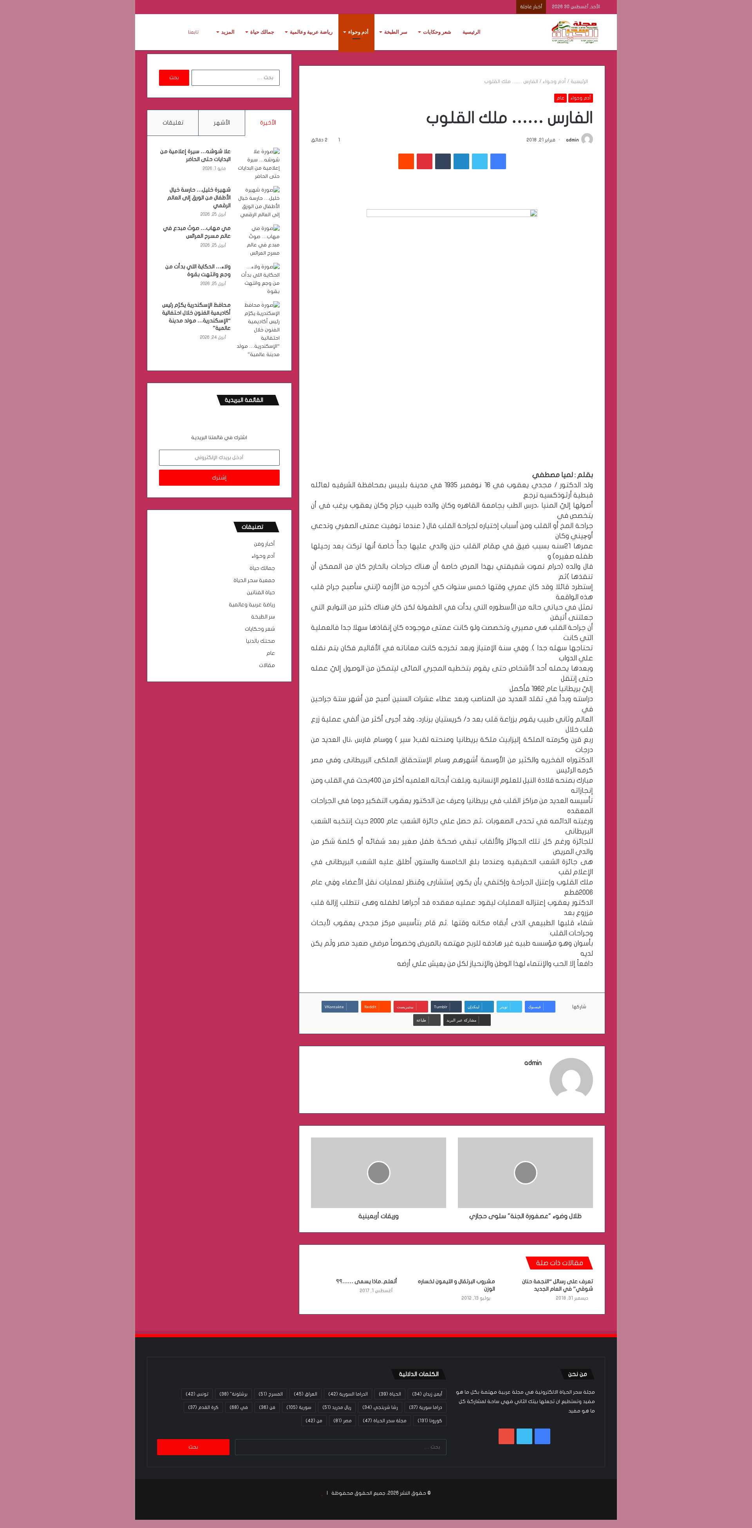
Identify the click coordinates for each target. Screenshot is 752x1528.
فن (267, 1407)
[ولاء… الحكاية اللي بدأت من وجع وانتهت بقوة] (258, 279)
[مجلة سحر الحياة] (575, 32)
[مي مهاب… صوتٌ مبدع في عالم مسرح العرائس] (258, 240)
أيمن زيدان (427, 1394)
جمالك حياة (262, 32)
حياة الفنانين (261, 592)
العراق (305, 1394)
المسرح (270, 1394)
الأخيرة (268, 122)
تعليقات (173, 122)
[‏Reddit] (406, 161)
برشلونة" (233, 1394)
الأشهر (222, 122)
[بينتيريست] (424, 161)
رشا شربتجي (380, 1407)
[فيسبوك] (498, 161)
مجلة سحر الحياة (385, 1420)
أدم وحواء (358, 32)
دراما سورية (425, 1407)
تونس (197, 1394)
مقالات (267, 665)
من (314, 1420)
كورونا (430, 1420)
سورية (298, 1407)
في (239, 1407)
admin (572, 139)
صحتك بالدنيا (260, 641)
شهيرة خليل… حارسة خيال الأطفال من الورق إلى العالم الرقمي (199, 197)
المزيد (228, 32)
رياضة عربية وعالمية (311, 32)
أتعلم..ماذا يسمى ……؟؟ (366, 1281)
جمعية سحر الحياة (254, 580)
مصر (342, 1420)
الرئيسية (472, 32)
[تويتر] (480, 161)
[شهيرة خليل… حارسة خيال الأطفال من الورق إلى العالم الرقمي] (258, 202)
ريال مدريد (336, 1407)
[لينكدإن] (461, 161)
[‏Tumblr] (443, 161)
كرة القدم (203, 1407)
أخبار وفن (264, 544)
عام (560, 98)
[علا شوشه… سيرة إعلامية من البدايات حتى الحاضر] (258, 164)
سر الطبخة (395, 32)
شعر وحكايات (437, 32)
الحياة (390, 1394)
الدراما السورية (348, 1394)
